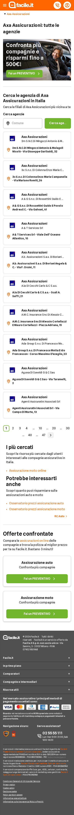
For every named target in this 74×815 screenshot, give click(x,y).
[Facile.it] (21, 7)
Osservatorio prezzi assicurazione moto (37, 509)
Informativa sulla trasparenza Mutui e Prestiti (23, 801)
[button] (4, 5)
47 (43, 435)
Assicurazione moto (37, 598)
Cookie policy (8, 788)
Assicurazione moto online (27, 470)
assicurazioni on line (34, 540)
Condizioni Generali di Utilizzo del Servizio (21, 781)
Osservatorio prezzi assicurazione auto (36, 503)
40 (30, 435)
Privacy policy (9, 784)
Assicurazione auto (37, 563)
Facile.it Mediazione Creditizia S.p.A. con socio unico (43, 763)
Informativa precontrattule (15, 798)
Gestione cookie (10, 791)
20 (54, 428)
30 (68, 428)
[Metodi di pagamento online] (37, 707)
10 (40, 428)
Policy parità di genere (12, 795)
